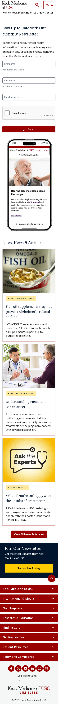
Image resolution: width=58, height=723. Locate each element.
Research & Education (29, 617)
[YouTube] (25, 668)
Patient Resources (29, 647)
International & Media (29, 598)
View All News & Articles (29, 534)
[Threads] (46, 668)
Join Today (29, 129)
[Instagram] (39, 668)
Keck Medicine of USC (29, 588)
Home (6, 12)
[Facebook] (11, 668)
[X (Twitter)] (18, 668)
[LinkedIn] (32, 668)
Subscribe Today (28, 568)
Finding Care (29, 627)
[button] (38, 5)
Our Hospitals (29, 608)
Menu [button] (49, 5)
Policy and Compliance (29, 656)
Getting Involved (29, 637)
